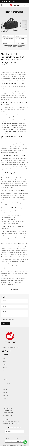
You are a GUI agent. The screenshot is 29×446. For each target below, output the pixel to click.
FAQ (4, 370)
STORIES (5, 364)
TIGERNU (7, 445)
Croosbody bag (6, 383)
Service (4, 361)
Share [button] (4, 69)
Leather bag (5, 395)
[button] (1, 5)
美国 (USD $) (9, 441)
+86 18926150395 (8, 408)
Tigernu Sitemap (22, 445)
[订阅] (22, 431)
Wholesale (5, 367)
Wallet (4, 386)
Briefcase (5, 392)
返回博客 (15, 290)
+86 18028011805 (8, 415)
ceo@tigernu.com (8, 412)
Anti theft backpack (7, 398)
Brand (4, 358)
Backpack (5, 379)
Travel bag (5, 389)
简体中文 (19, 441)
